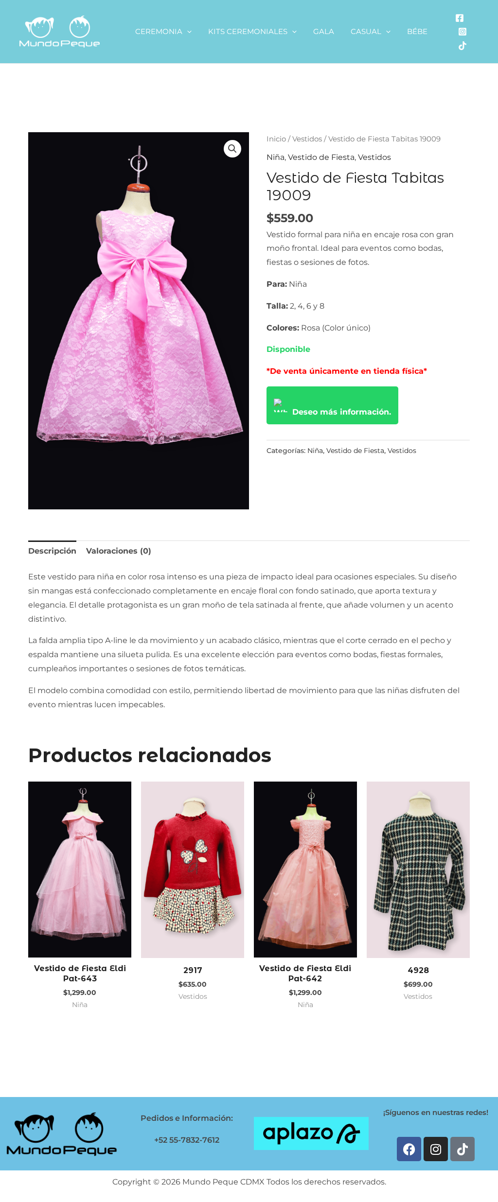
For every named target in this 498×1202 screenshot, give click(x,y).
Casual (366, 31)
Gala (323, 31)
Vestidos (307, 139)
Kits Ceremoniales (247, 31)
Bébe (417, 31)
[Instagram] (462, 31)
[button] (187, 31)
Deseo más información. (341, 412)
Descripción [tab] (52, 551)
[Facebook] (459, 18)
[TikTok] (462, 45)
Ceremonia (158, 31)
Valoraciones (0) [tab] (118, 551)
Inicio (276, 139)
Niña (276, 157)
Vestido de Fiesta (321, 157)
